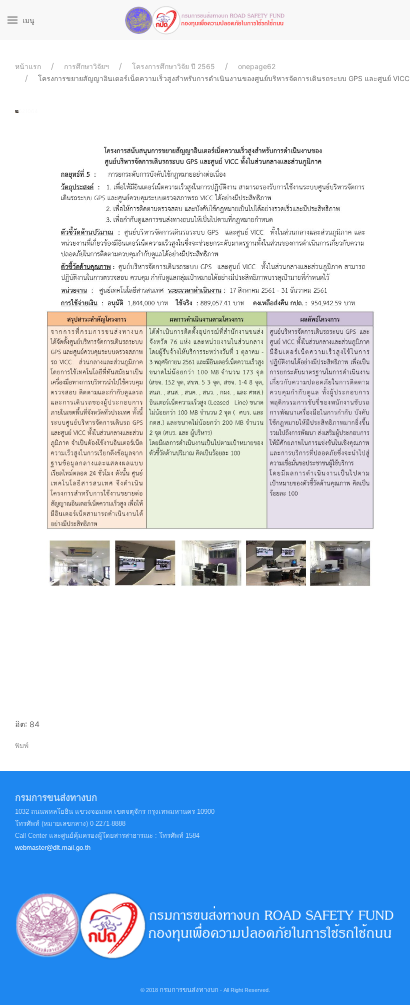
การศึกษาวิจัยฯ (86, 66)
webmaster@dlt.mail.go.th (52, 847)
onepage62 (257, 66)
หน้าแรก (28, 66)
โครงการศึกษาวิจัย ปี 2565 (173, 66)
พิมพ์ (21, 745)
